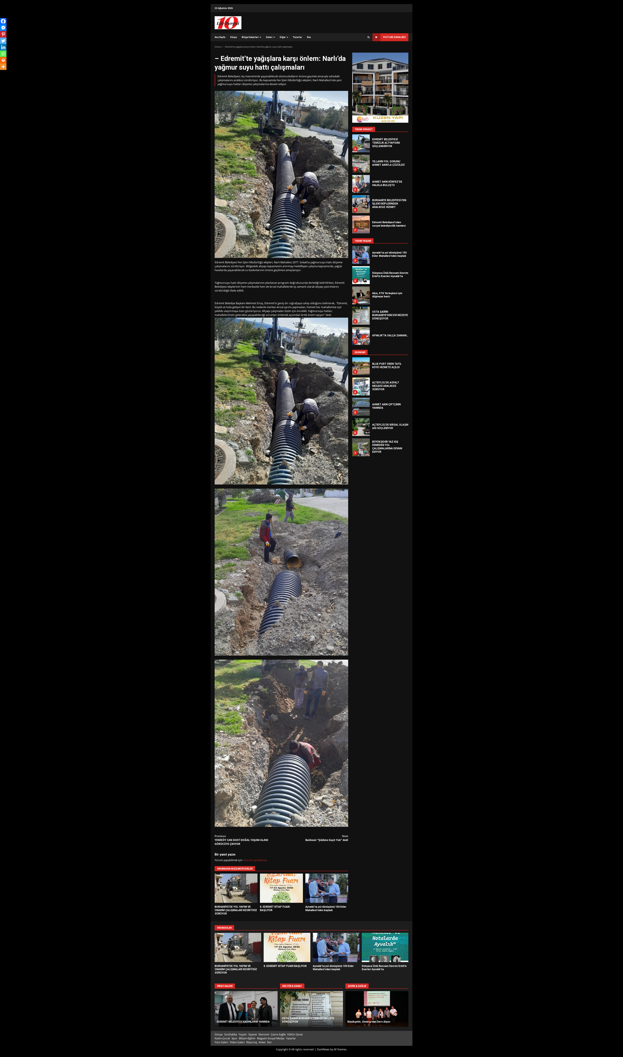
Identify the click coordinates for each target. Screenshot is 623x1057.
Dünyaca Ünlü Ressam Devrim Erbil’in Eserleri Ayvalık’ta (385, 947)
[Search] (368, 37)
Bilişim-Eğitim (247, 1038)
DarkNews (323, 1049)
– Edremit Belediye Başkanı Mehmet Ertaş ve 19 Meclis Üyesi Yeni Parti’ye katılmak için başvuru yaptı (361, 224)
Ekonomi (264, 1034)
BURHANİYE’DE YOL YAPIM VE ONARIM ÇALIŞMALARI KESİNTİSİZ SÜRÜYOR (236, 888)
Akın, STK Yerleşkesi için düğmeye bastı (361, 204)
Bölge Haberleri (250, 37)
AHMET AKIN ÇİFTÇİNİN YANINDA (361, 366)
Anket (262, 1042)
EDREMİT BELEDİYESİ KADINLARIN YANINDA (246, 1009)
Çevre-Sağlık (278, 1034)
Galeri (269, 37)
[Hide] (1, 73)
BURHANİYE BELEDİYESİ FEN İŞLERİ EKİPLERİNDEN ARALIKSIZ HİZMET (361, 164)
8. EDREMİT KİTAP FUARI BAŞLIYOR (281, 888)
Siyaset (252, 1034)
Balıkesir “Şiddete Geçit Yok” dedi (326, 838)
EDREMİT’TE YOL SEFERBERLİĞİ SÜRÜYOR (377, 1009)
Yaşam (243, 1034)
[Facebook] (3, 21)
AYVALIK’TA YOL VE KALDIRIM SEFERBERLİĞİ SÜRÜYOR (361, 447)
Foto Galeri (221, 1042)
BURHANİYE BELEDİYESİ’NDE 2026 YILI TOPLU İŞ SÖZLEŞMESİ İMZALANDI (361, 427)
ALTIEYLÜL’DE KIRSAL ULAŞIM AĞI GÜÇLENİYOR (361, 386)
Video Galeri (237, 1042)
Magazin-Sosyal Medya (270, 1038)
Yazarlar (297, 37)
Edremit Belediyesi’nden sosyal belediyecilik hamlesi (361, 184)
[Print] (3, 60)
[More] (3, 66)
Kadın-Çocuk (222, 1038)
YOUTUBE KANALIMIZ (394, 37)
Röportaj (251, 1042)
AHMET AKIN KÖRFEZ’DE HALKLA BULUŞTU (361, 143)
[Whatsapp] (3, 53)
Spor (234, 1038)
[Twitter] (3, 40)
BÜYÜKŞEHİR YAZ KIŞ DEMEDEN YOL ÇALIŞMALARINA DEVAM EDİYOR (361, 407)
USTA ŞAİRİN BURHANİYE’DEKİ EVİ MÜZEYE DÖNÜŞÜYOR (361, 275)
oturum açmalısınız (254, 860)
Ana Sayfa (220, 37)
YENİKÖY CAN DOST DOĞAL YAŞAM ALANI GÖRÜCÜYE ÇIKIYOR (241, 840)
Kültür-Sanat (295, 1034)
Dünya (233, 37)
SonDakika (230, 1034)
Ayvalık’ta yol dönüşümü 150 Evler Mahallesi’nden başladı (326, 888)
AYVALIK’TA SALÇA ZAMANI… (361, 295)
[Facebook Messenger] (3, 28)
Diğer (283, 37)
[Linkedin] (3, 47)
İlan (309, 37)
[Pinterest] (3, 34)
